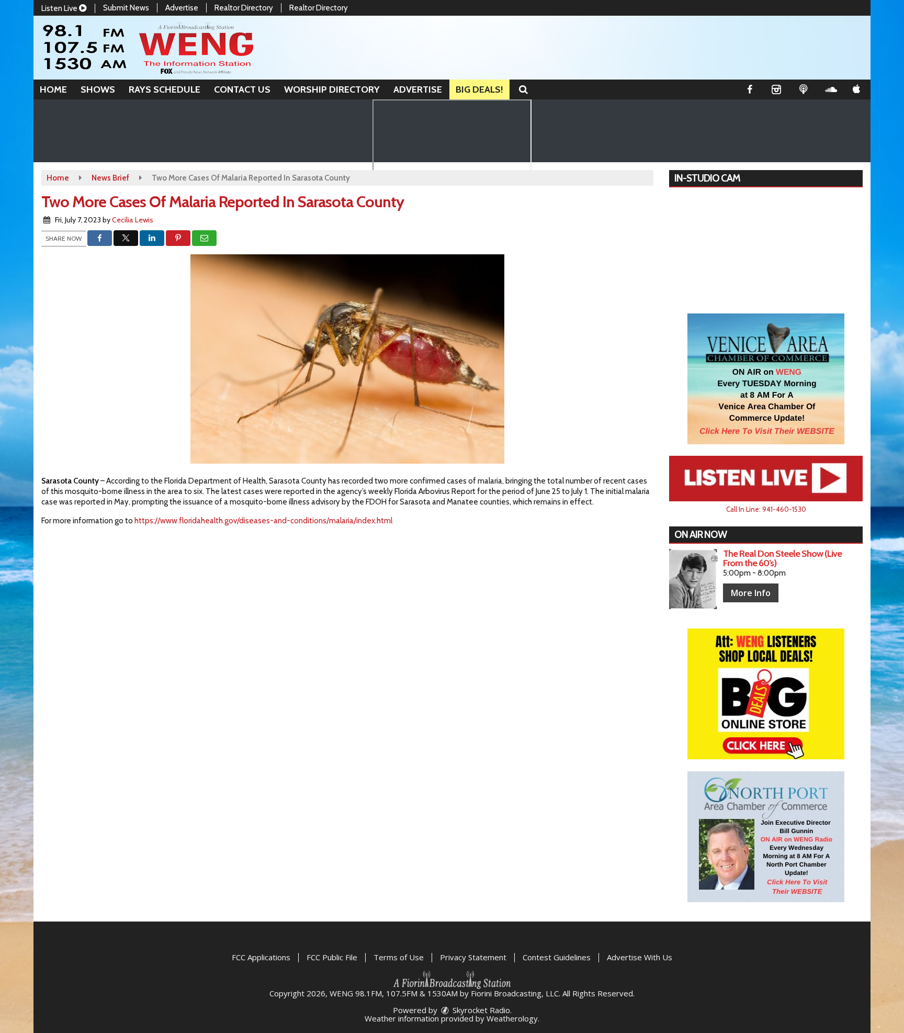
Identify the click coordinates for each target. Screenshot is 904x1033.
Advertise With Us (639, 957)
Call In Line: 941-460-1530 (766, 509)
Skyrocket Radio (480, 1010)
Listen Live (60, 8)
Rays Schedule (164, 89)
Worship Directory (332, 89)
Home (53, 89)
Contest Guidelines (557, 957)
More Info (751, 593)
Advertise (181, 8)
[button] (523, 89)
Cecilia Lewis (132, 219)
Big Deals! (479, 89)
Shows (98, 89)
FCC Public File (332, 957)
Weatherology (512, 1018)
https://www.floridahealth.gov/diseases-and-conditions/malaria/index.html (263, 520)
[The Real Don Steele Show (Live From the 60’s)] (693, 579)
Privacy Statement (473, 957)
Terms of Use (399, 957)
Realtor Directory (243, 8)
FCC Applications (261, 957)
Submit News (126, 8)
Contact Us (242, 89)
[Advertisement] (765, 378)
